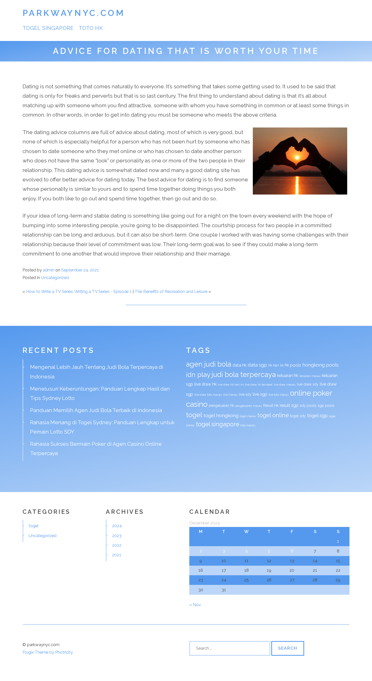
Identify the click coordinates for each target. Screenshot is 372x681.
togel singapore (48, 28)
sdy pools (308, 405)
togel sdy (298, 416)
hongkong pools (320, 365)
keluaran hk (287, 375)
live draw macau (285, 384)
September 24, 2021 (80, 269)
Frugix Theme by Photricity (48, 652)
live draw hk (205, 384)
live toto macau (278, 394)
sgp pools (326, 405)
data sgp (257, 365)
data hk (239, 365)
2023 (116, 535)
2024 (117, 525)
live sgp (260, 394)
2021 (116, 554)
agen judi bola (208, 364)
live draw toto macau (208, 394)
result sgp (289, 405)
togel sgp (317, 415)
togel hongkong (220, 415)
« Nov (195, 604)
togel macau (248, 416)
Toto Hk (91, 28)
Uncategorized (55, 277)
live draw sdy (308, 384)
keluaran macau (310, 375)
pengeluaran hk (221, 405)
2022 (116, 545)
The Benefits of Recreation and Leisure (171, 291)
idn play (198, 374)
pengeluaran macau (248, 405)
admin (48, 269)
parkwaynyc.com (74, 13)
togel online (273, 415)
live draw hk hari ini (231, 384)
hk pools (293, 365)
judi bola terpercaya (244, 374)
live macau (230, 394)
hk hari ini (275, 365)
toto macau (247, 425)
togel (194, 415)
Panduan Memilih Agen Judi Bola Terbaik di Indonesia (96, 410)
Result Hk (271, 405)
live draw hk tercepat (259, 384)
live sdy (245, 394)
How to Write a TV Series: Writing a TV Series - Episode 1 (79, 291)
